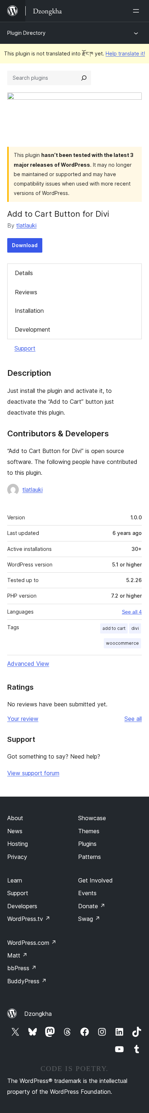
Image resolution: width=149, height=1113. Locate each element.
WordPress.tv (28, 918)
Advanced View (28, 663)
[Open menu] (137, 11)
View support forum (33, 773)
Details (24, 273)
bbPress (22, 968)
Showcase (92, 818)
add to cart (113, 628)
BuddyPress (27, 981)
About (15, 818)
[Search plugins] (84, 78)
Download (25, 245)
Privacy (17, 856)
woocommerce (122, 643)
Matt (17, 955)
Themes (88, 831)
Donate (91, 906)
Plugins (87, 843)
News (14, 831)
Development (32, 329)
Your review (22, 718)
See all (133, 718)
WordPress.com (31, 942)
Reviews (26, 292)
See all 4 (132, 612)
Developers (22, 906)
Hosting (17, 843)
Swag (89, 918)
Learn (14, 880)
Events (87, 893)
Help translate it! (125, 53)
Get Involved (95, 880)
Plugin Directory (26, 33)
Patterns (89, 856)
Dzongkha (38, 1013)
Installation (29, 310)
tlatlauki (26, 225)
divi (135, 628)
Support (24, 348)
